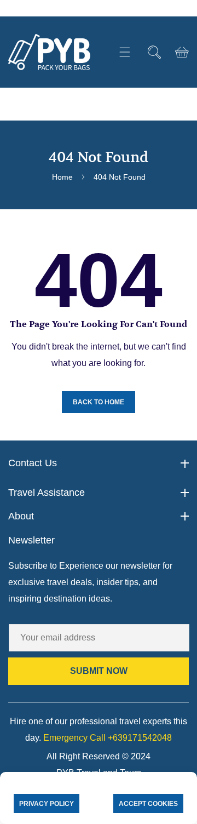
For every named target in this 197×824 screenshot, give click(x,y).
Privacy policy (46, 804)
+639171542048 (107, 737)
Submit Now (99, 671)
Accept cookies (148, 804)
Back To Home (98, 402)
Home (62, 177)
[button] (124, 52)
